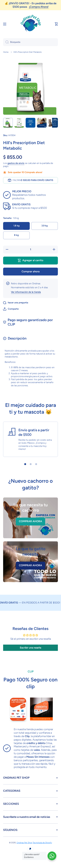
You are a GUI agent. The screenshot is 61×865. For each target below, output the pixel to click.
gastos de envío (16, 163)
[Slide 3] (36, 464)
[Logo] (30, 24)
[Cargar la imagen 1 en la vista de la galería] (8, 123)
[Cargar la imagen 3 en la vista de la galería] (30, 123)
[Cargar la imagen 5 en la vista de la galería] (53, 123)
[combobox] (30, 42)
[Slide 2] (31, 464)
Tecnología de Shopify (42, 842)
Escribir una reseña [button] (30, 647)
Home (5, 52)
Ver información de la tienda (26, 292)
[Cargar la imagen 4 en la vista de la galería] (42, 123)
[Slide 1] (25, 464)
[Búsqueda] (6, 42)
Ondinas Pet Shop (24, 842)
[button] (56, 24)
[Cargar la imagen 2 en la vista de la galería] (19, 123)
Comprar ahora (31, 271)
